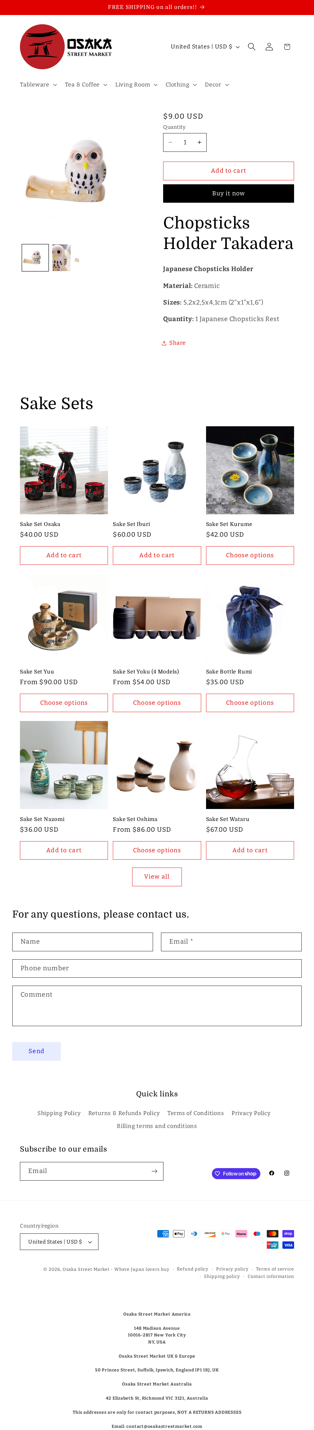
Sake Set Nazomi (42, 819)
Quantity (174, 127)
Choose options (250, 555)
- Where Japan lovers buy (140, 1269)
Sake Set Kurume (229, 524)
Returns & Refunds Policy (124, 1113)
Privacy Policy (251, 1113)
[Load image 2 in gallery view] (65, 257)
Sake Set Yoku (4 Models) (146, 672)
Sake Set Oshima (135, 819)
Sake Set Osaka (40, 524)
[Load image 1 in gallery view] (35, 257)
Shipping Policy (59, 1113)
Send (36, 1051)
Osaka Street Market (86, 1269)
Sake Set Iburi (131, 524)
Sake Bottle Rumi (229, 672)
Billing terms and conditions (157, 1126)
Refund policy (193, 1269)
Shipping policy (222, 1276)
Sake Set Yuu (37, 672)
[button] (37, 84)
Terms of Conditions (195, 1113)
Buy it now (228, 193)
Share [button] (177, 342)
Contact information (271, 1276)
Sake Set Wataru (228, 819)
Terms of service (275, 1269)
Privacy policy (232, 1269)
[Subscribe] (154, 1171)
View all (157, 876)
